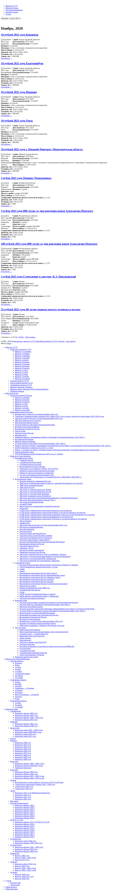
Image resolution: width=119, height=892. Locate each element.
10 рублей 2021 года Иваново (19, 92)
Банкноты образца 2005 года (26, 720)
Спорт (22, 592)
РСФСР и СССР (16, 820)
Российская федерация (19, 803)
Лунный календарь (27, 644)
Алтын (17, 682)
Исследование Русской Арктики (32, 467)
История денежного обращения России (35, 481)
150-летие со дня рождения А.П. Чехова (35, 490)
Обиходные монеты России (21, 395)
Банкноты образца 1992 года (26, 713)
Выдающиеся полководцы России (33, 617)
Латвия (13, 780)
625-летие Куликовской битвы (31, 502)
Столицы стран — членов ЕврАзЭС (34, 634)
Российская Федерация (24, 439)
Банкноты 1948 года (23, 743)
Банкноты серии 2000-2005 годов (28, 732)
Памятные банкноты (23, 768)
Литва (12, 791)
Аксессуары (15, 885)
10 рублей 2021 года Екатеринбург (22, 63)
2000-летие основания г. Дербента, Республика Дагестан (42, 626)
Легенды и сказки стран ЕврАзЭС (33, 642)
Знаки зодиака (25, 638)
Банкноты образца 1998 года (26, 726)
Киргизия (14, 770)
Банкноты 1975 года (23, 753)
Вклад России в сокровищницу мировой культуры (40, 506)
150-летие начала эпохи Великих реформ (36, 536)
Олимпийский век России (30, 590)
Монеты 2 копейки (22, 356)
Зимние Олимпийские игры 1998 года (35, 588)
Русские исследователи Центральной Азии (37, 475)
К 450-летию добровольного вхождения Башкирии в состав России (46, 517)
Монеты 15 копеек (22, 364)
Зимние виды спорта (28, 586)
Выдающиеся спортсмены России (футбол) (37, 579)
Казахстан (14, 761)
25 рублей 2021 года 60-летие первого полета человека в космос (41, 309)
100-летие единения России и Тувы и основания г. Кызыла (43, 554)
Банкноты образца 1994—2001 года (29, 718)
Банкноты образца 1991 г (25, 837)
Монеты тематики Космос (25, 441)
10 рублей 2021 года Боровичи (19, 34)
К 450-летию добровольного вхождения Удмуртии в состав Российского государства (53, 519)
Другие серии (20, 628)
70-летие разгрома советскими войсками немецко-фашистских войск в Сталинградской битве (57, 609)
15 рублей (19, 678)
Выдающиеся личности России (27, 429)
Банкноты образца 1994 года (26, 774)
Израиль (13, 741)
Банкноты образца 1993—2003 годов (29, 764)
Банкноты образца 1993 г (25, 807)
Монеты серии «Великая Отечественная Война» (29, 389)
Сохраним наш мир (27, 651)
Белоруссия (14, 728)
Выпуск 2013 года (22, 860)
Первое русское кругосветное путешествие (37, 473)
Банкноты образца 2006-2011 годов (29, 766)
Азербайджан (15, 711)
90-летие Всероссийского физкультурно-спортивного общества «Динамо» (49, 565)
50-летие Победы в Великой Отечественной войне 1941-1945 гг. (45, 605)
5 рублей (18, 672)
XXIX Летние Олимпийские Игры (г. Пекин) (38, 594)
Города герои (20, 431)
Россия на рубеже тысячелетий (32, 550)
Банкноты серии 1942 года (25, 864)
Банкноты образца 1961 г (25, 835)
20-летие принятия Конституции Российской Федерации (42, 542)
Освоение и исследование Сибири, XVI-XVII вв (39, 469)
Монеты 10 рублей (22, 379)
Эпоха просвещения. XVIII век (32, 655)
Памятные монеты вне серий (26, 657)
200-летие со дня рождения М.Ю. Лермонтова (38, 559)
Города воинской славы (24, 452)
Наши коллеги (11, 887)
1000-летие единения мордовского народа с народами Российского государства (51, 483)
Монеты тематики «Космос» (21, 387)
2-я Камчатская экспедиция (30, 464)
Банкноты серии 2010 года (25, 734)
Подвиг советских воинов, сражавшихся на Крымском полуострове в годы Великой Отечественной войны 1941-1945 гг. (63, 446)
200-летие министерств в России (28, 421)
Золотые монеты (16, 661)
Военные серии (21, 600)
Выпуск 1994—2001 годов (25, 858)
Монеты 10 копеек (22, 362)
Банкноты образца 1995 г (25, 810)
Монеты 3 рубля (21, 375)
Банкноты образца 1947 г (25, 833)
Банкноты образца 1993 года (26, 715)
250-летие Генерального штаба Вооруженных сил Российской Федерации (49, 602)
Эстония (13, 872)
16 (21, 337)
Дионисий (24, 508)
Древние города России (24, 433)
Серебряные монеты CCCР (21, 385)
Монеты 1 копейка (22, 354)
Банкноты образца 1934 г (25, 828)
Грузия (13, 738)
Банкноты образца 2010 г (25, 818)
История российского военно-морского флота (38, 623)
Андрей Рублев (26, 504)
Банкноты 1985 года (23, 757)
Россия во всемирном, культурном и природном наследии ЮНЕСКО (47, 646)
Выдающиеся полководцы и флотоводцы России (39, 615)
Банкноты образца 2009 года (26, 851)
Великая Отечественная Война (27, 427)
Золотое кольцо (26, 531)
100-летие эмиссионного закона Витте (35, 540)
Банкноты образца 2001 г (25, 814)
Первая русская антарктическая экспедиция (37, 471)
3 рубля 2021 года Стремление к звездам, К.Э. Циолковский (38, 276)
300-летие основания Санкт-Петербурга (35, 496)
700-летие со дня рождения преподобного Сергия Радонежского (45, 556)
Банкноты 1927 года (23, 797)
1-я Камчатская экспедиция (30, 462)
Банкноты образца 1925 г (25, 826)
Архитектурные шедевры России (33, 533)
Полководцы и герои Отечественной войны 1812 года (36, 414)
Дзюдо (22, 571)
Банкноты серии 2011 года (25, 736)
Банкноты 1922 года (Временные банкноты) (32, 793)
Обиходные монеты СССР (20, 349)
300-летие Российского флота (26, 423)
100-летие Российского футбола (32, 598)
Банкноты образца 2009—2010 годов (29, 778)
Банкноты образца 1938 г (25, 830)
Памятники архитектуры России (32, 552)
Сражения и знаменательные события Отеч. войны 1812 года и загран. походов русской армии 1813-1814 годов (59, 416)
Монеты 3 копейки (22, 358)
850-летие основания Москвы (31, 527)
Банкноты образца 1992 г (25, 805)
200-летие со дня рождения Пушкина (34, 494)
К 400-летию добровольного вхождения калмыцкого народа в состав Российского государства (57, 515)
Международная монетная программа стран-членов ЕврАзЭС (44, 632)
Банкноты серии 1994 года (25, 841)
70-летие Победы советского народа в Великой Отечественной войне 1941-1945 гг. (53, 611)
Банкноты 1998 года (23, 759)
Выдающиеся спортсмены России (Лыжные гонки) (40, 577)
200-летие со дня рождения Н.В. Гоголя (35, 492)
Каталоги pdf (15, 883)
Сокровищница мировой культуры (33, 653)
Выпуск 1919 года (22, 874)
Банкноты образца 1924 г (25, 824)
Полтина (18, 663)
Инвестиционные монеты (30, 630)
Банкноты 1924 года (23, 795)
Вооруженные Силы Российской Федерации (37, 613)
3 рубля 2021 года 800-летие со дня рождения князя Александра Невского (47, 210)
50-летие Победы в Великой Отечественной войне (35, 425)
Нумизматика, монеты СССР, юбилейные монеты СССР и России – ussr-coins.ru (44, 341)
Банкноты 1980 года (23, 755)
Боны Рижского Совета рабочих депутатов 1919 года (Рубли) (39, 782)
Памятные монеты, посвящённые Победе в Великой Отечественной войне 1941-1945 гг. (50, 437)
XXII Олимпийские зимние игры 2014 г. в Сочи (34, 448)
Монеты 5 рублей (22, 377)
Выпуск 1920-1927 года (24, 876)
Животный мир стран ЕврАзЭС (32, 636)
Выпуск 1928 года (22, 879)
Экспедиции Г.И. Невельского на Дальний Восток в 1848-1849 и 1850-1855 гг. (51, 477)
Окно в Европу (26, 521)
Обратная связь (12, 889)
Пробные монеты (17, 391)
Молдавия (14, 801)
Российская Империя (14, 10)
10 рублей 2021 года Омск (17, 120)
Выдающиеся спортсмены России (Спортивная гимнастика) (43, 584)
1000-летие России (27, 487)
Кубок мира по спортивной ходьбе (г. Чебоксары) (39, 596)
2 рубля (18, 667)
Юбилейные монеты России (21, 412)
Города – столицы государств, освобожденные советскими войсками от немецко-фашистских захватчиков (57, 450)
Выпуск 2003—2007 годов (25, 870)
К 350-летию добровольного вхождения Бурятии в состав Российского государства (53, 513)
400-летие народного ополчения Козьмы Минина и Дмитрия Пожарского (49, 498)
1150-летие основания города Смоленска (36, 538)
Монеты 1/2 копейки (23, 352)
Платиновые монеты (18, 701)
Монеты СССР (11, 6)
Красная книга (20, 435)
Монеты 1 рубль (21, 370)
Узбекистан (14, 853)
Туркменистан (16, 845)
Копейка (18, 684)
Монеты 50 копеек (22, 368)
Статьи (8, 14)
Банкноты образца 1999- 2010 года (28, 843)
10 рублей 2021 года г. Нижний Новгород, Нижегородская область (42, 149)
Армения (13, 722)
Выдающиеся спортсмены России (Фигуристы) (38, 573)
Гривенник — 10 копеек (24, 688)
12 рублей (19, 707)
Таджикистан (15, 839)
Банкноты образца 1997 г (25, 812)
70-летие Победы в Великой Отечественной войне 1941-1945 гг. (40, 444)
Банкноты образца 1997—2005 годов (29, 776)
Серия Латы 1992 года (24, 789)
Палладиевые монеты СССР (21, 383)
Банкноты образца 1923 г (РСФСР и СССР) (32, 822)
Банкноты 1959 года (23, 749)
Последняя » (31, 337)
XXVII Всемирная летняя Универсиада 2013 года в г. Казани (39, 454)
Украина (13, 862)
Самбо (22, 569)
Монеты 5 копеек (22, 360)
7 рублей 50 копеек (22, 674)
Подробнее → (6, 58)
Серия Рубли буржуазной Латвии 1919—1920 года (35, 784)
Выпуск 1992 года (22, 856)
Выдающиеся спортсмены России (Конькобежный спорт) (42, 575)
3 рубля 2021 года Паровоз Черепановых (26, 178)
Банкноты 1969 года (23, 751)
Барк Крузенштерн (27, 529)
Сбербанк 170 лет (26, 548)
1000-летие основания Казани (31, 485)
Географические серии (24, 458)
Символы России (26, 460)
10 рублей (19, 676)
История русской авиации (30, 619)
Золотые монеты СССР (19, 381)
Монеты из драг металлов (20, 456)
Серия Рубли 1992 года (24, 787)
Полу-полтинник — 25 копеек (27, 695)
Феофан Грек (25, 523)
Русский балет (25, 649)
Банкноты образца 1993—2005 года (29, 847)
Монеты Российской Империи (18, 659)
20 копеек (19, 692)
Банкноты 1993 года (23, 799)
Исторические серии (23, 479)
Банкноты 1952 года (23, 745)
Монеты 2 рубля (21, 372)
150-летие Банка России (29, 546)
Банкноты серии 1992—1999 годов (29, 730)
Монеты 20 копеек (22, 366)
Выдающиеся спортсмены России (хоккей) (36, 582)
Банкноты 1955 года (23, 747)
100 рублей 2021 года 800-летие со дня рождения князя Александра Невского (49, 243)
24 (22, 337)
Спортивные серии (22, 563)
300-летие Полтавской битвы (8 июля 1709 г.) (38, 500)
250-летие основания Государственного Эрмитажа (40, 561)
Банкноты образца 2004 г (25, 816)
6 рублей (18, 705)
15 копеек (19, 690)
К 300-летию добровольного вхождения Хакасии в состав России (46, 510)
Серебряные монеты (18, 680)
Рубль (17, 665)
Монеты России (12, 8)
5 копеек (18, 686)
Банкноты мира (12, 12)
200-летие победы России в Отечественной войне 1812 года (39, 418)
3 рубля (18, 669)
